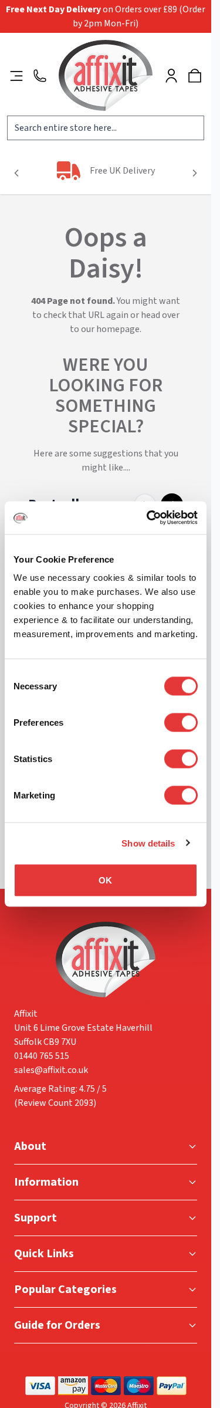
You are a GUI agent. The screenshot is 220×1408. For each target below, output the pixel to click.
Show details (148, 843)
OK (105, 880)
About (30, 1146)
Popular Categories (65, 1289)
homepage (118, 329)
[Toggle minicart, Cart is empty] (194, 75)
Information (46, 1182)
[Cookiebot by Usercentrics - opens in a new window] (149, 518)
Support (35, 1218)
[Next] (195, 173)
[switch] (181, 722)
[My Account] (171, 75)
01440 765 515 (41, 1056)
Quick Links (44, 1253)
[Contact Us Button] (40, 75)
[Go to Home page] (105, 75)
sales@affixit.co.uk (51, 1070)
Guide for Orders (57, 1325)
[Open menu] (16, 75)
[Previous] (16, 173)
